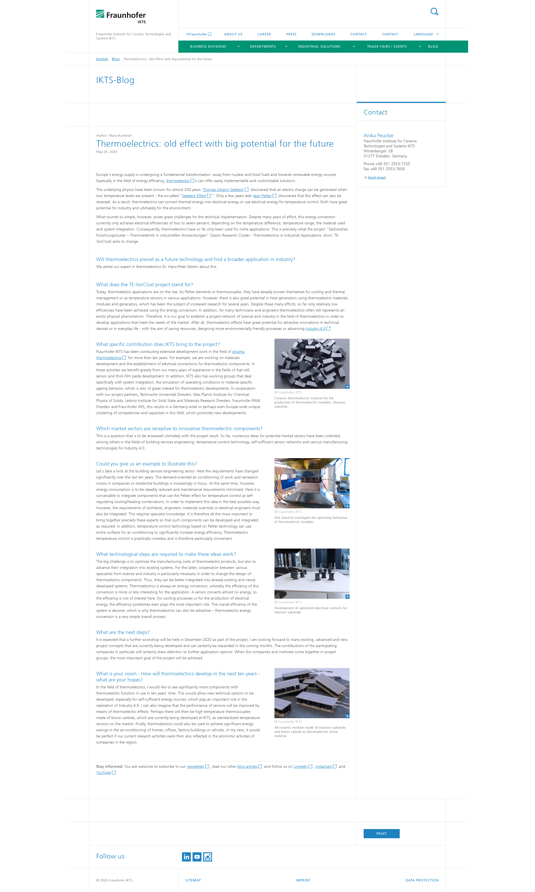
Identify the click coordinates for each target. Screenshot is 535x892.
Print (381, 834)
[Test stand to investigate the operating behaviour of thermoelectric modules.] (312, 483)
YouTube (103, 772)
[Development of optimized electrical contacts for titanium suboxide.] (312, 574)
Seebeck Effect (194, 195)
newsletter (195, 766)
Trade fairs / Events (387, 46)
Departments (263, 46)
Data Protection (422, 880)
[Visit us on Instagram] (207, 857)
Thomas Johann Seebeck (223, 189)
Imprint (303, 880)
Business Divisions (208, 46)
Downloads (323, 34)
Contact (358, 34)
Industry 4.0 (316, 328)
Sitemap (193, 880)
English (102, 59)
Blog (433, 46)
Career (264, 34)
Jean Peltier (262, 195)
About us (233, 34)
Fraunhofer (198, 34)
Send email (377, 177)
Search (434, 11)
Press (291, 34)
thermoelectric (178, 180)
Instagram (324, 766)
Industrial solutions (319, 46)
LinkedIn (301, 766)
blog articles (247, 766)
